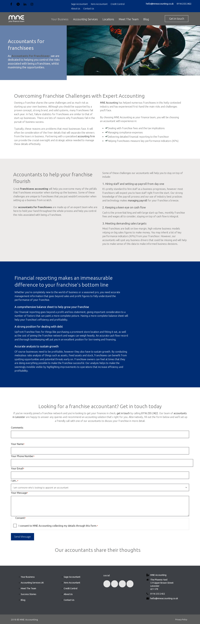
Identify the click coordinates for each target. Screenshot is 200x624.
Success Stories (28, 594)
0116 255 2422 (184, 3)
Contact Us (88, 8)
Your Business (59, 19)
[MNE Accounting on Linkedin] (122, 583)
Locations (108, 19)
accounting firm (86, 136)
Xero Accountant (99, 4)
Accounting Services (85, 19)
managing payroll (137, 200)
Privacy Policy (181, 620)
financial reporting (29, 312)
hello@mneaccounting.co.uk (160, 3)
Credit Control (118, 4)
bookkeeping (37, 339)
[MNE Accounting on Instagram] (130, 583)
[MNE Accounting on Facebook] (106, 583)
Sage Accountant (79, 4)
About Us (75, 8)
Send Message (22, 536)
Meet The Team (129, 19)
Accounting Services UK (32, 582)
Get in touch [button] (176, 18)
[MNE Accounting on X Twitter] (114, 583)
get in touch (123, 413)
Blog (146, 19)
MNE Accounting (109, 102)
